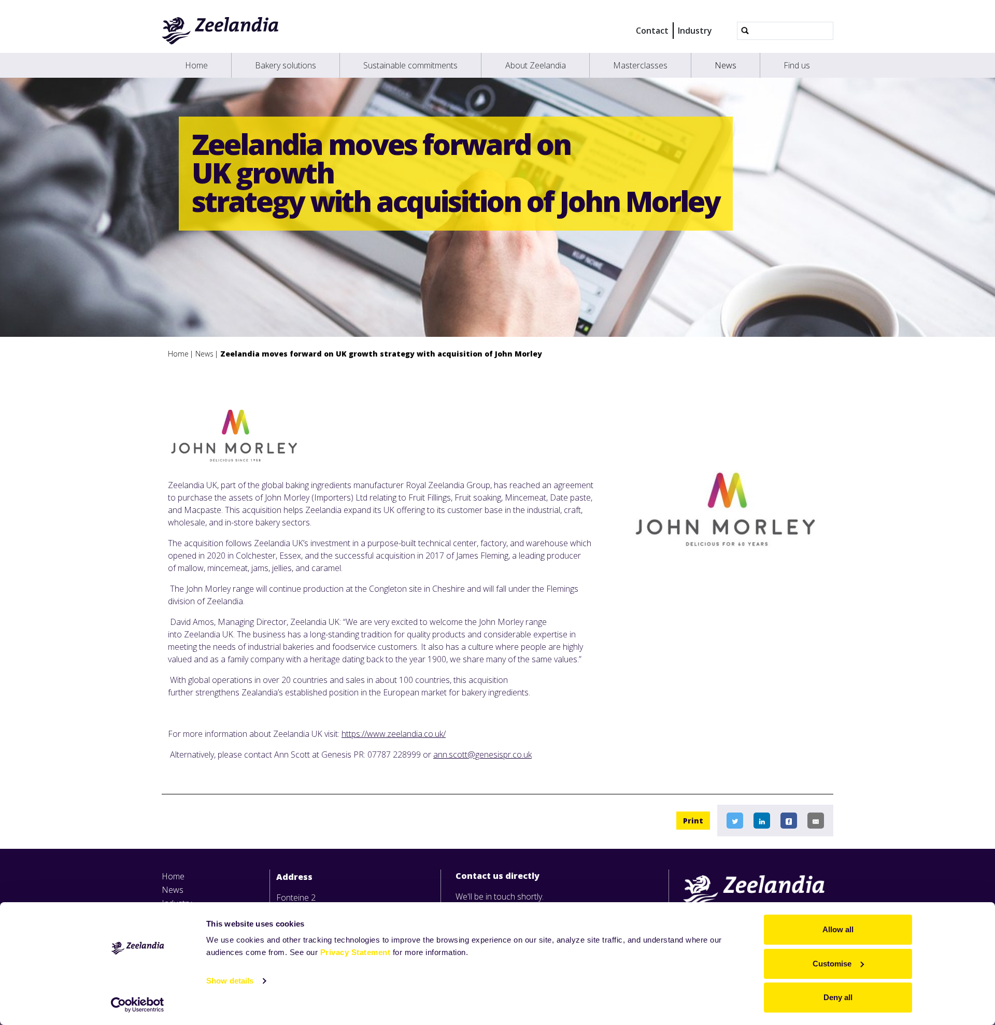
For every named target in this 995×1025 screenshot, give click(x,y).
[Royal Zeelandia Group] (220, 31)
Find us (797, 65)
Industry (695, 30)
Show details (229, 980)
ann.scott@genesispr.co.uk (482, 754)
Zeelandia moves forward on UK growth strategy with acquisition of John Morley (381, 354)
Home (196, 65)
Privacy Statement (355, 952)
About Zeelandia (535, 65)
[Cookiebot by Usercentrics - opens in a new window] (137, 1005)
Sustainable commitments (410, 65)
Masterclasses (640, 65)
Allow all (838, 929)
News (725, 65)
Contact (652, 30)
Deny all (837, 997)
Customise (832, 963)
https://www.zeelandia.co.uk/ (394, 733)
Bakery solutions (285, 65)
